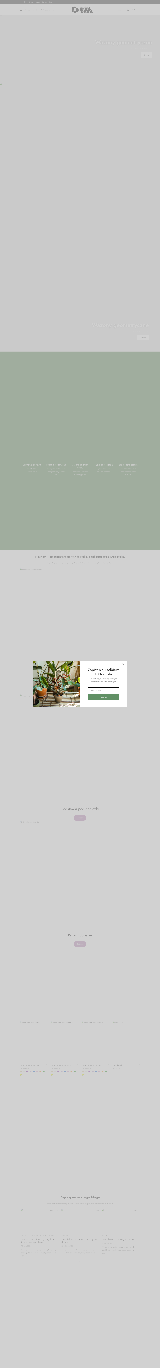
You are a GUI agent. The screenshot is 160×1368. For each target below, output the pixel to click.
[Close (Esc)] (123, 664)
